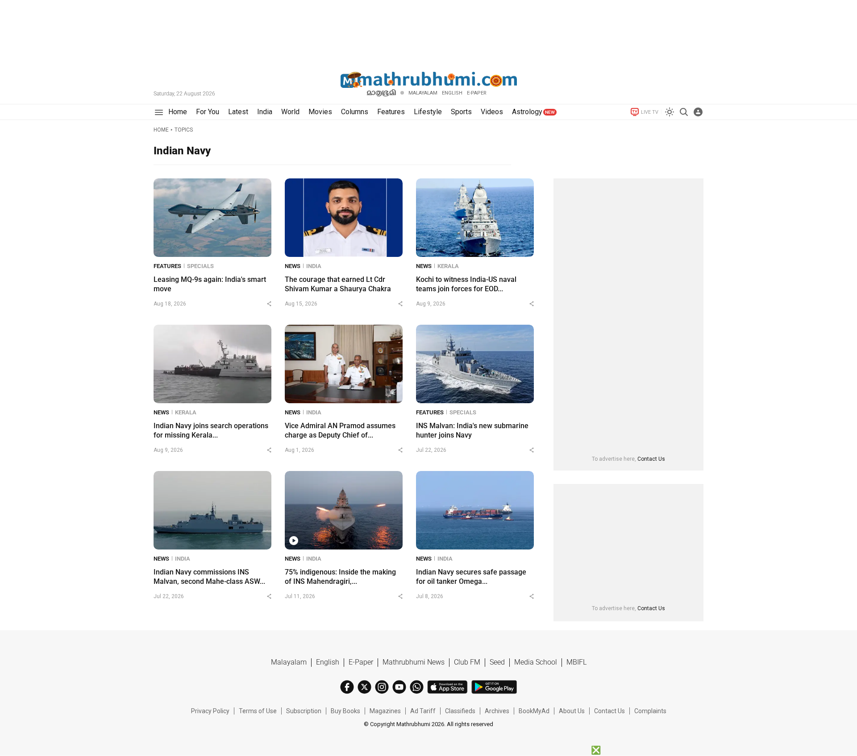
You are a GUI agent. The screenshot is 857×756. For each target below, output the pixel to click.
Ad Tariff (423, 711)
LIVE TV (649, 112)
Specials (200, 266)
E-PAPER (477, 93)
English (327, 662)
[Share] (269, 303)
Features (167, 266)
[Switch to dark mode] (669, 112)
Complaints (650, 711)
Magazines (385, 711)
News (292, 266)
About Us (572, 711)
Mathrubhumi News (414, 662)
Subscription (303, 711)
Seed (497, 662)
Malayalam (422, 93)
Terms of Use (258, 711)
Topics (184, 129)
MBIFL (576, 662)
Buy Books (345, 711)
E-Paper (361, 662)
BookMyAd (534, 711)
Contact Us (651, 459)
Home (161, 129)
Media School (535, 662)
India (313, 266)
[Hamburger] (159, 112)
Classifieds (460, 711)
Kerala (448, 266)
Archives (497, 711)
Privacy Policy (210, 711)
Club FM (467, 662)
